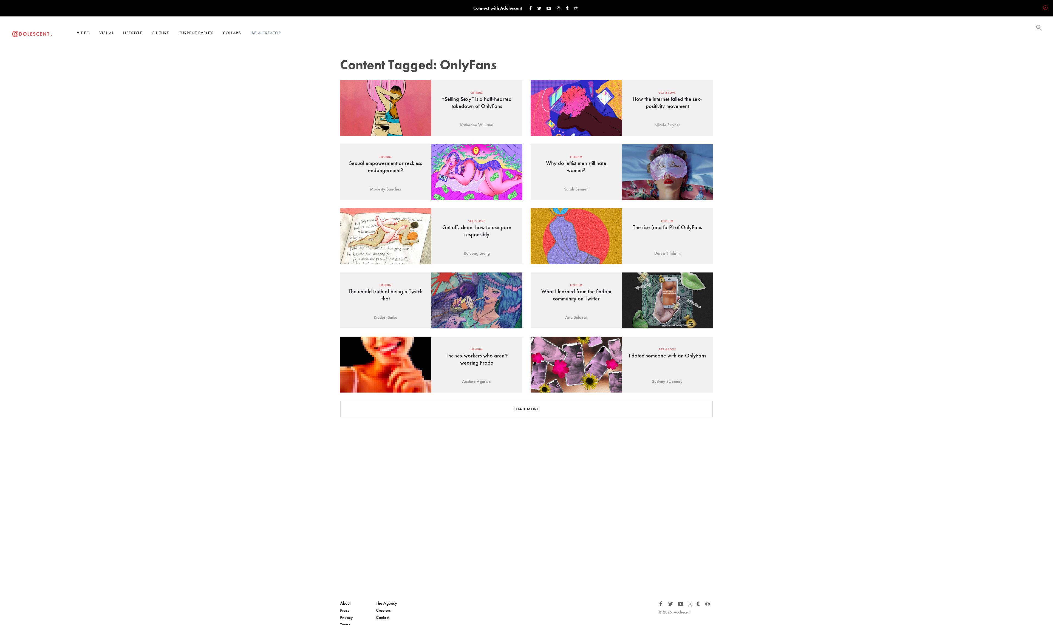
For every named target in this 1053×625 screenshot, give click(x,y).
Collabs (232, 33)
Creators (383, 610)
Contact (382, 617)
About (345, 603)
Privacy (346, 617)
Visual (106, 33)
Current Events (196, 33)
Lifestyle (132, 33)
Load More (526, 409)
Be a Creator (266, 33)
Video (83, 33)
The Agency (386, 603)
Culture (160, 33)
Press (344, 610)
